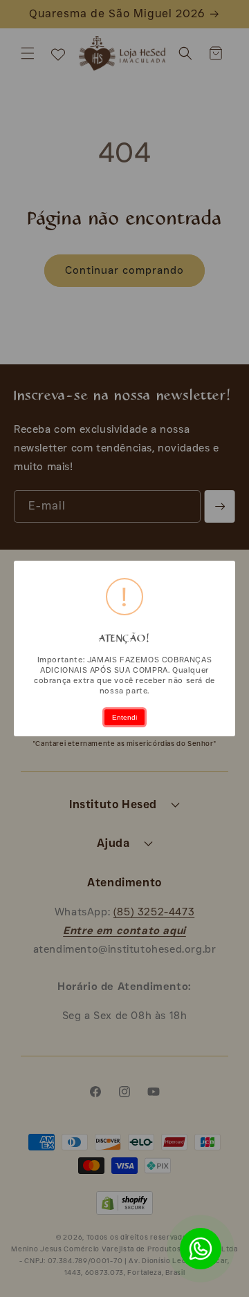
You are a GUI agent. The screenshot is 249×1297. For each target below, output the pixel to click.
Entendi (124, 717)
